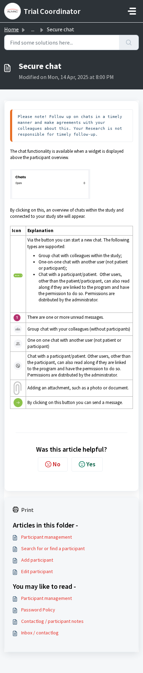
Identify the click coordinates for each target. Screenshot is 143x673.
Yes (90, 464)
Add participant (37, 560)
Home (11, 29)
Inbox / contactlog (40, 633)
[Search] (129, 42)
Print (27, 509)
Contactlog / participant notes (52, 621)
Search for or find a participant (53, 548)
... (32, 29)
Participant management (46, 537)
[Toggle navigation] (132, 11)
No (56, 464)
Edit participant (37, 571)
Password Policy (38, 610)
